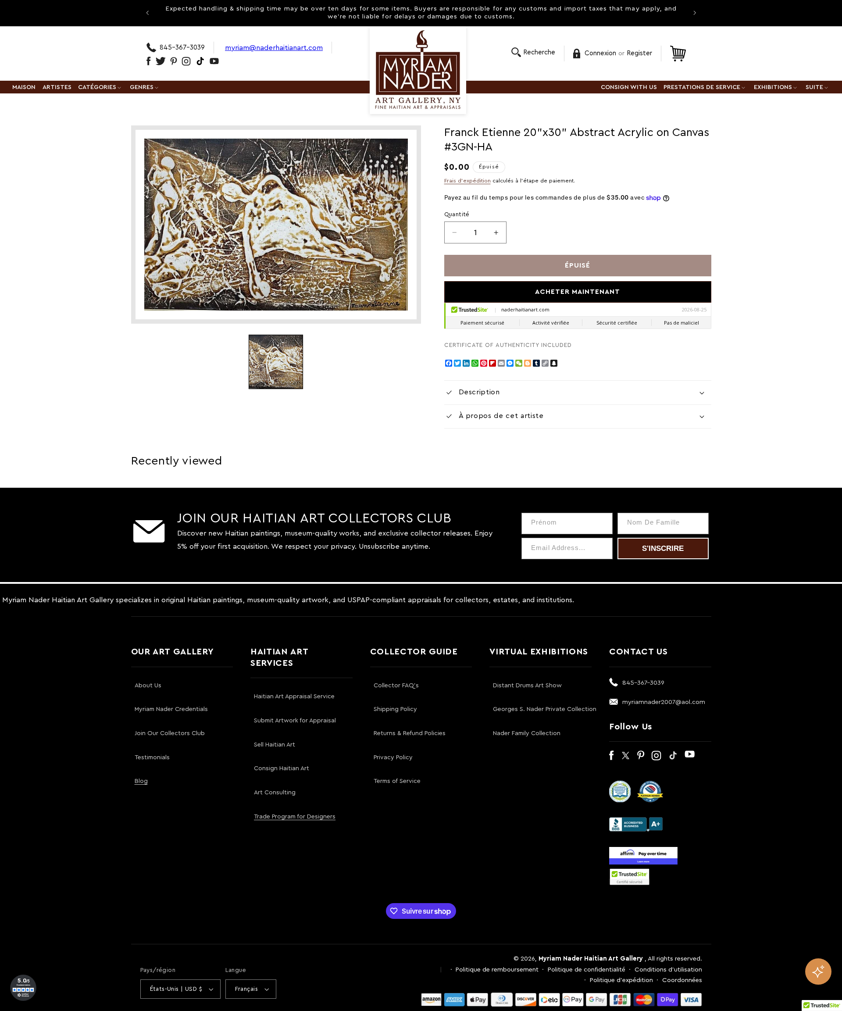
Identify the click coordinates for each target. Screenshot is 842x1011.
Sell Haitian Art (274, 745)
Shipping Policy (395, 709)
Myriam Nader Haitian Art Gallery (591, 958)
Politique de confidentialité (586, 969)
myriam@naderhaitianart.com (274, 47)
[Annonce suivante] (694, 12)
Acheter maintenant (578, 291)
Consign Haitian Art (281, 768)
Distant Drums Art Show (527, 685)
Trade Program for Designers (294, 817)
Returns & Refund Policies (410, 733)
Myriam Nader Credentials (171, 709)
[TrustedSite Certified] (629, 876)
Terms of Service (397, 781)
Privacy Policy (393, 757)
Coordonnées (682, 980)
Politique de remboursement (497, 969)
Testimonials (152, 757)
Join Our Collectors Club (170, 733)
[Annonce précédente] (147, 12)
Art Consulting (275, 793)
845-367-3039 (182, 47)
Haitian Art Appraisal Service (294, 696)
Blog (141, 781)
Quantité (457, 214)
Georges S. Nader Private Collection (544, 709)
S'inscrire (663, 548)
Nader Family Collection (526, 733)
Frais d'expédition (467, 180)
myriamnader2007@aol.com (663, 702)
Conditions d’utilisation (668, 969)
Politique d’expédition (621, 980)
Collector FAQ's (396, 685)
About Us (148, 685)
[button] (533, 52)
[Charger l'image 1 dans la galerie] (276, 362)
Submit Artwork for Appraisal (295, 721)
